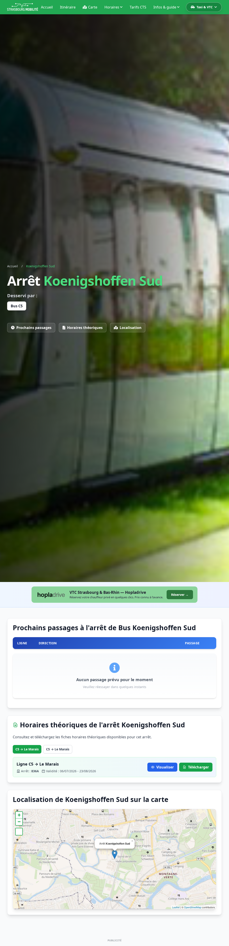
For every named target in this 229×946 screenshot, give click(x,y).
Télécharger (198, 767)
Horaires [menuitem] (111, 7)
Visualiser (165, 767)
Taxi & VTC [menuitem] (205, 7)
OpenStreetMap (192, 907)
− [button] (19, 822)
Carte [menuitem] (92, 7)
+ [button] (19, 815)
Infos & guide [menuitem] (164, 7)
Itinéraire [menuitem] (68, 7)
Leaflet (176, 907)
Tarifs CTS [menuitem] (138, 7)
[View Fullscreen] (19, 831)
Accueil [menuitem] (47, 7)
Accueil (12, 266)
